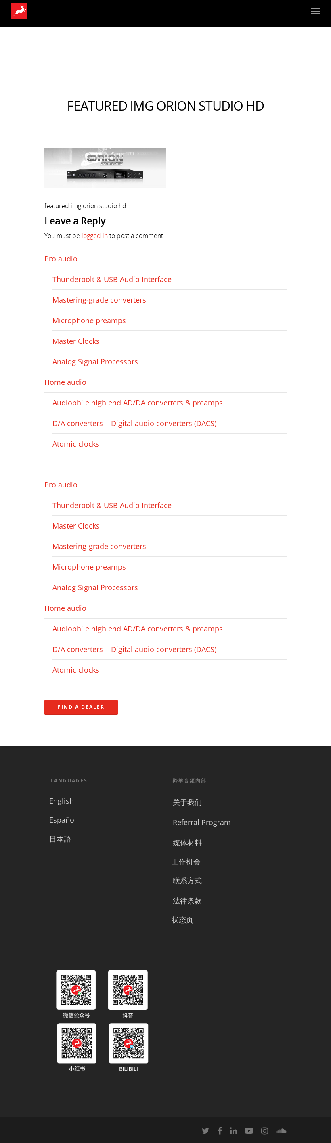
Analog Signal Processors (95, 361)
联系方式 (187, 880)
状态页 (182, 919)
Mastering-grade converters (99, 300)
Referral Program (202, 822)
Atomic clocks (75, 444)
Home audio (65, 382)
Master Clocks (76, 341)
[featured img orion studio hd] (105, 191)
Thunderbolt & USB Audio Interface (112, 279)
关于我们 (187, 802)
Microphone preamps (89, 320)
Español (62, 820)
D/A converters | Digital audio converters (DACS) (134, 423)
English (61, 801)
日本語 (60, 839)
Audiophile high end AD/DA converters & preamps (137, 402)
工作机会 (186, 861)
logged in (95, 235)
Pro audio (61, 258)
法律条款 (187, 900)
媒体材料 (187, 842)
